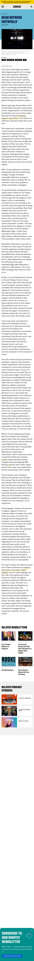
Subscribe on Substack (12, 956)
